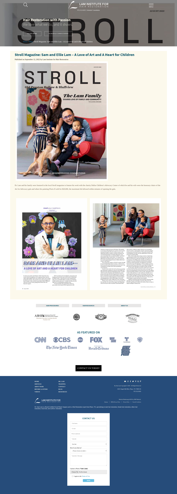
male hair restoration (111, 407)
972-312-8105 (81, 10)
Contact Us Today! (88, 368)
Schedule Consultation (93, 10)
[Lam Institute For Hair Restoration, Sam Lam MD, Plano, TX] (88, 5)
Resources (62, 392)
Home (25, 42)
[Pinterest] (135, 381)
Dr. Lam (61, 381)
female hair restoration (124, 407)
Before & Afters (41, 389)
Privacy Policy (126, 402)
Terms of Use (86, 476)
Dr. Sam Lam (38, 407)
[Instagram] (128, 381)
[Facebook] (130, 381)
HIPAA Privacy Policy (115, 402)
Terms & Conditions (136, 402)
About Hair (39, 386)
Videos (37, 392)
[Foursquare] (140, 381)
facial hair (44, 408)
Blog (31, 42)
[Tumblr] (138, 381)
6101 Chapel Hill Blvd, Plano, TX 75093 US (129, 389)
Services (38, 384)
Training (62, 384)
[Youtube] (125, 381)
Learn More (32, 33)
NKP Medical (137, 399)
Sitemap (106, 402)
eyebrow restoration (56, 408)
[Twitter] (133, 381)
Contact (61, 386)
